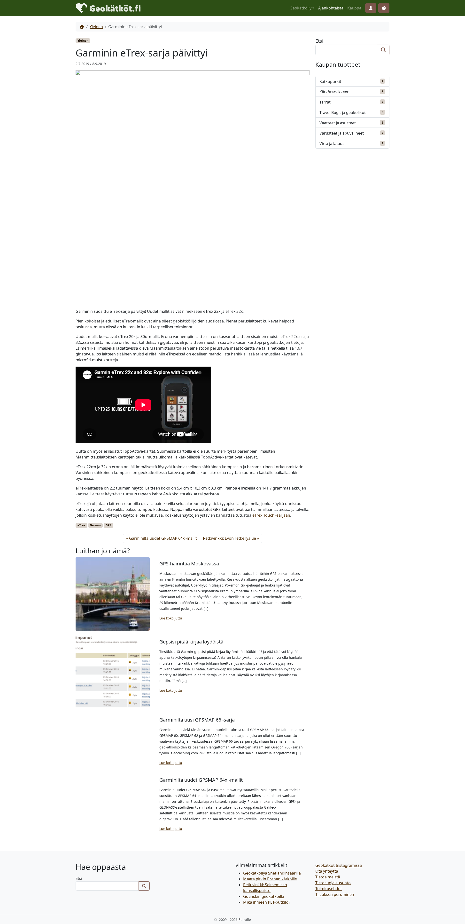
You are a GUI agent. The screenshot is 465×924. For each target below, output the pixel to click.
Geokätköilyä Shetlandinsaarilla (272, 873)
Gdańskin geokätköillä (263, 896)
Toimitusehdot (328, 888)
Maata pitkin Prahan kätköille (270, 879)
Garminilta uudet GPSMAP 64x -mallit (163, 538)
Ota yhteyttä (326, 871)
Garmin (95, 525)
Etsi (319, 41)
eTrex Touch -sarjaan (271, 515)
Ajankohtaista (330, 8)
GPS (108, 525)
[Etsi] (383, 50)
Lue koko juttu (170, 618)
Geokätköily (300, 8)
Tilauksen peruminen (334, 894)
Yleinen (96, 26)
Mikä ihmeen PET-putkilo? (266, 902)
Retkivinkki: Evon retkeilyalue (229, 538)
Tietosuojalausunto (333, 882)
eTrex (81, 525)
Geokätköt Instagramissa (338, 865)
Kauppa (354, 8)
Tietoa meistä (327, 877)
